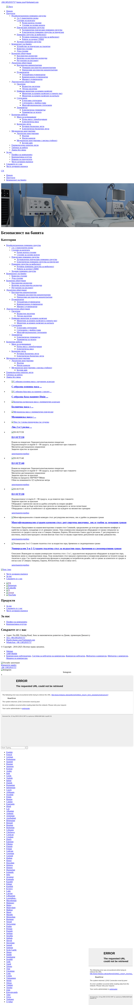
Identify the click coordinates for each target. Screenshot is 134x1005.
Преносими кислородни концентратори (40, 70)
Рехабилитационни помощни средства (29, 16)
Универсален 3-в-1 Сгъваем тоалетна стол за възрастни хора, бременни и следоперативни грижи (66, 548)
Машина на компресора (16, 658)
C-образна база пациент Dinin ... (30, 396)
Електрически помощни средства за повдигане (43, 32)
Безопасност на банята (22, 44)
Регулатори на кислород (27, 60)
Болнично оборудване (21, 53)
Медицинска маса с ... (24, 417)
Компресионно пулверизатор (35, 77)
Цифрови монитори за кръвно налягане (34, 91)
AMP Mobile (11, 653)
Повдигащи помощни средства (30, 27)
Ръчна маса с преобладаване (34, 119)
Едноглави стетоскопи (32, 100)
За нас (9, 152)
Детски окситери (29, 89)
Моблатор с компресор (118, 656)
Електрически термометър (34, 110)
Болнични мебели (19, 114)
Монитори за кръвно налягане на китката (40, 96)
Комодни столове (24, 49)
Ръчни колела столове (31, 23)
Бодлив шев (27, 143)
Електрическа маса (30, 122)
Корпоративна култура (22, 157)
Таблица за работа (20, 147)
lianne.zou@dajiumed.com (27, 2)
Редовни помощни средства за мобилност (40, 37)
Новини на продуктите (22, 159)
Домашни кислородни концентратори (39, 67)
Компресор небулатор (75, 656)
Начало (9, 11)
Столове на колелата (26, 20)
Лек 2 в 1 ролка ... (22, 427)
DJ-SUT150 (18, 437)
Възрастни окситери (31, 86)
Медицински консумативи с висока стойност (37, 140)
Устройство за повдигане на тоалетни (33, 46)
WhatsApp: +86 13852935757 (19, 642)
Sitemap (9, 651)
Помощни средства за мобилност (31, 34)
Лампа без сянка (19, 150)
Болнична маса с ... (22, 406)
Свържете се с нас (14, 164)
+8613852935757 (8, 2)
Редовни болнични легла (33, 126)
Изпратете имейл (8, 665)
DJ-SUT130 (18, 494)
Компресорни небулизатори (18, 656)
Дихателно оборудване (22, 63)
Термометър (22, 107)
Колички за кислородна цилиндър (32, 58)
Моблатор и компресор (96, 656)
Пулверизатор (23, 72)
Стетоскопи (22, 98)
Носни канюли (28, 138)
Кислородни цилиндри (27, 56)
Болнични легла (24, 124)
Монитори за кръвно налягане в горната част (42, 93)
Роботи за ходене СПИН (33, 39)
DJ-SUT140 (18, 463)
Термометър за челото (31, 112)
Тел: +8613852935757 (15, 637)
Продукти (10, 13)
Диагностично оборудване (23, 82)
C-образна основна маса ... (27, 386)
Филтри (25, 136)
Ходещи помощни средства (29, 42)
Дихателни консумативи (28, 133)
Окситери (21, 84)
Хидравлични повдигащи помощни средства (42, 30)
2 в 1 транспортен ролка (27, 18)
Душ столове (22, 51)
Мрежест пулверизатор (32, 79)
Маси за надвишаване (26, 117)
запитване (16, 454)
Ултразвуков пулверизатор (33, 74)
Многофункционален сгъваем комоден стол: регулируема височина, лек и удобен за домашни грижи (69, 522)
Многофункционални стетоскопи (37, 105)
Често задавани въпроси (22, 162)
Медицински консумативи (23, 131)
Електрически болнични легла (35, 129)
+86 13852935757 (8, 667)
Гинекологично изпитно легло (25, 145)
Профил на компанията (22, 154)
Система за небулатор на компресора (48, 656)
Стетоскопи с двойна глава (34, 103)
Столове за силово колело (33, 25)
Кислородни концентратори (29, 65)
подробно (25, 454)
